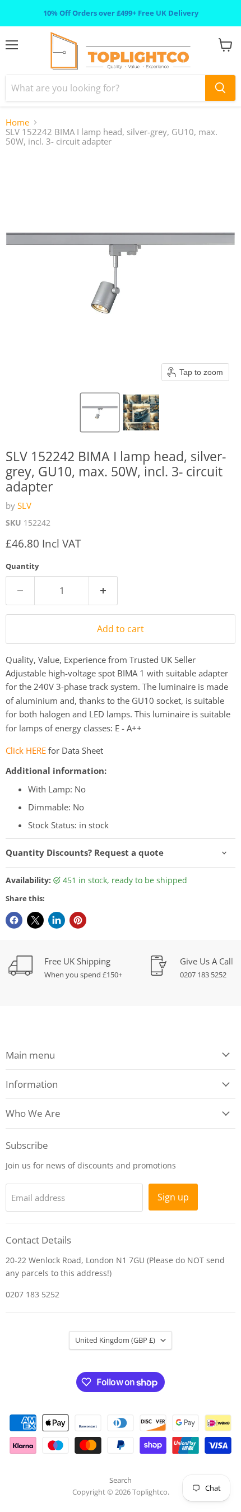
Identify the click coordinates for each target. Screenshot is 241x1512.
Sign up (173, 1197)
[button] (100, 412)
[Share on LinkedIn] (56, 920)
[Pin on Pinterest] (77, 920)
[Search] (220, 88)
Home (17, 122)
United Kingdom (115, 1340)
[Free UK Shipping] (78, 968)
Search (120, 1480)
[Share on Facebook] (14, 920)
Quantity (22, 566)
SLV (24, 505)
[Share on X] (35, 920)
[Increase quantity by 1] (103, 590)
